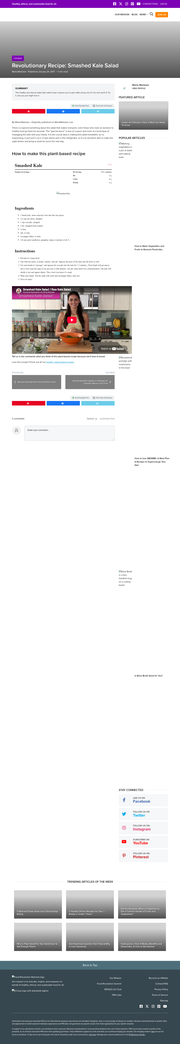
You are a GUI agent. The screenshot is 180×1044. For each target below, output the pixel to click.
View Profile (138, 88)
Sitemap (164, 1000)
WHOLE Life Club (112, 989)
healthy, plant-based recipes (60, 362)
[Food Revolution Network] (28, 977)
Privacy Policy (161, 989)
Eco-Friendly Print (82, 106)
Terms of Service (160, 995)
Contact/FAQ (150, 4)
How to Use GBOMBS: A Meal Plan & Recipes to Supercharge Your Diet (152, 462)
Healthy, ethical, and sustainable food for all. (34, 4)
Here (153, 1031)
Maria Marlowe (19, 71)
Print (110, 164)
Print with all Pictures (103, 106)
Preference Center (137, 1034)
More (143, 14)
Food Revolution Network (25, 14)
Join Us (161, 14)
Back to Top (90, 965)
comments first (107, 418)
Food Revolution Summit (109, 983)
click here (92, 1035)
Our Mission (122, 14)
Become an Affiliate (158, 978)
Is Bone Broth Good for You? (149, 675)
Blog (134, 14)
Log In (163, 4)
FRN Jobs (116, 995)
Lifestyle (18, 58)
